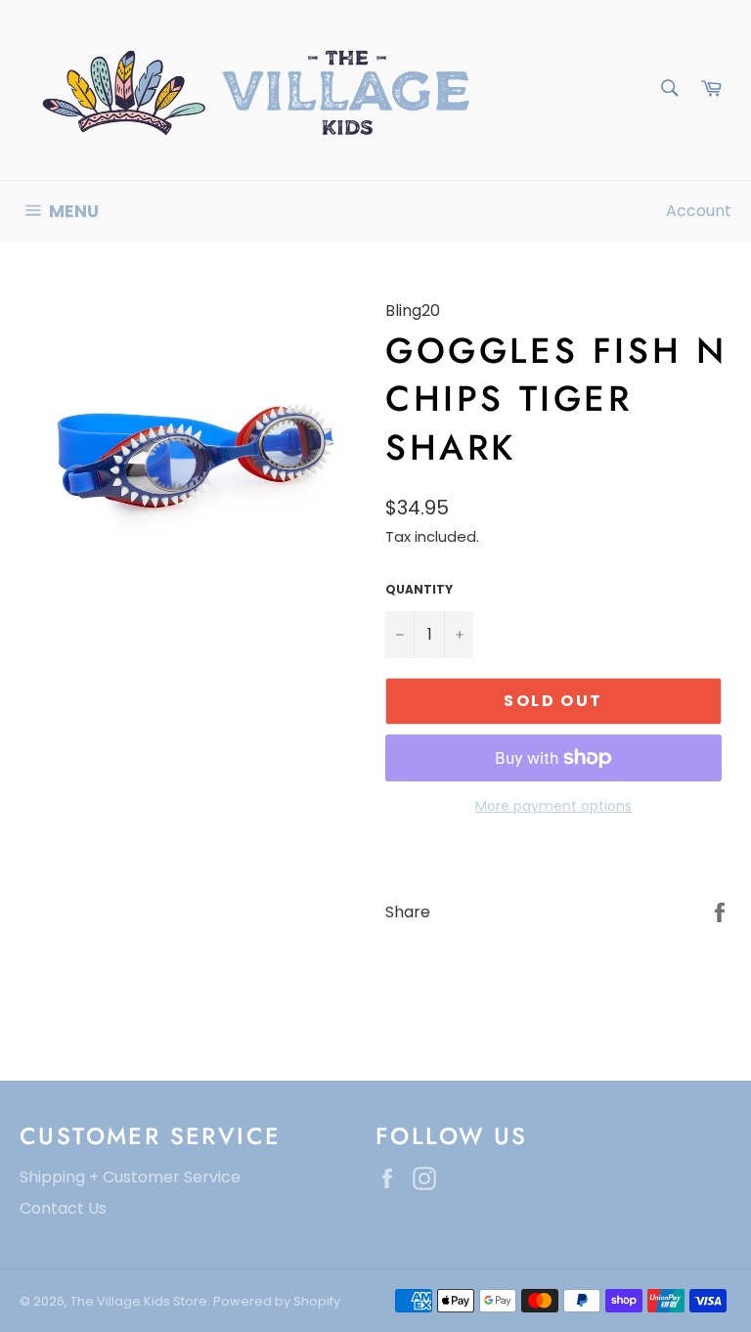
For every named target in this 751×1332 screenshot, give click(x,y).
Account (698, 211)
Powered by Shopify (276, 1301)
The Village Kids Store (138, 1301)
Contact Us (63, 1208)
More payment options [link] (553, 806)
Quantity (419, 590)
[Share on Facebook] (719, 911)
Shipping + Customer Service (130, 1177)
